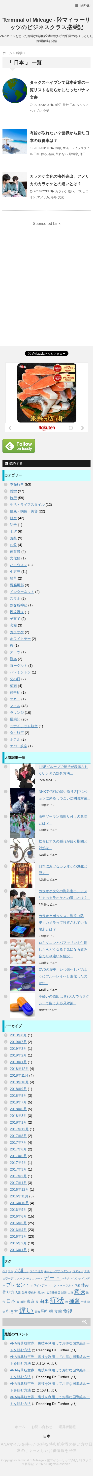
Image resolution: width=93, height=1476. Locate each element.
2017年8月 (18, 1136)
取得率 (73, 154)
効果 (24, 1292)
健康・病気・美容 (24, 511)
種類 (74, 1301)
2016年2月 (18, 1243)
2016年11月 (19, 1196)
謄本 (13, 659)
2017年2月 (18, 1176)
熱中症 (15, 692)
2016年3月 (18, 1236)
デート (52, 1277)
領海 (37, 1311)
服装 (23, 1301)
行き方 (12, 1311)
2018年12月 (19, 1069)
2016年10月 (19, 1203)
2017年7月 (18, 1142)
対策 (64, 1292)
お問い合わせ (41, 1427)
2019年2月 (18, 1055)
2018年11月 (19, 1075)
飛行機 (47, 1311)
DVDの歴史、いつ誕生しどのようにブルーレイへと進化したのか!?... (63, 976)
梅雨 (13, 686)
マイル (15, 706)
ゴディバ (77, 1271)
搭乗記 (15, 719)
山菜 (70, 1292)
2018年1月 (18, 1122)
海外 (54, 197)
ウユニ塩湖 (36, 1271)
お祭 (13, 538)
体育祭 (15, 551)
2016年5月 (18, 1223)
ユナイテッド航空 (24, 726)
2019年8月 (18, 1035)
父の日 (15, 679)
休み (44, 154)
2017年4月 (18, 1163)
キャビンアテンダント (57, 1271)
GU (4, 1271)
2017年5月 (18, 1156)
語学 (13, 525)
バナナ (66, 1278)
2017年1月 (18, 1183)
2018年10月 (19, 1082)
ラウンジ (17, 713)
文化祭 (15, 558)
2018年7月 (18, 1102)
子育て (15, 619)
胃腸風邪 (17, 585)
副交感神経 (18, 605)
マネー (15, 699)
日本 (72, 105)
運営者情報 (67, 1427)
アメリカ (43, 197)
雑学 (58, 105)
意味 (79, 1292)
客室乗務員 (53, 1292)
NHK (10, 1271)
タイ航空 (17, 733)
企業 (46, 111)
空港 (83, 1301)
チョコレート (34, 1278)
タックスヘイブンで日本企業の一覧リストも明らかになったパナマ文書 (59, 89)
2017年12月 (19, 1129)
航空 (13, 518)
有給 (51, 154)
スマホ (15, 598)
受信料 (32, 1292)
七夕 (13, 531)
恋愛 (13, 625)
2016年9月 (18, 1210)
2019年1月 (18, 1062)
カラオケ (61, 191)
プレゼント (18, 1284)
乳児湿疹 (17, 612)
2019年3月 (18, 1049)
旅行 (66, 105)
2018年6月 (18, 1109)
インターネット (22, 592)
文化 (61, 197)
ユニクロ (53, 1285)
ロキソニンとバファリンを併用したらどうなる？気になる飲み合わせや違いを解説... (63, 949)
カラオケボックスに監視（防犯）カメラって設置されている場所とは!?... (63, 922)
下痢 (77, 1285)
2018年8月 (18, 1095)
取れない (62, 154)
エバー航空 (18, 746)
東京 (31, 1301)
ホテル (15, 739)
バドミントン (20, 672)
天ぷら (41, 1292)
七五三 (15, 572)
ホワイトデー (20, 639)
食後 (67, 1311)
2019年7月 (18, 1042)
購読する (15, 463)
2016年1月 (18, 1250)
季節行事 (17, 484)
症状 (57, 1300)
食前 (58, 1311)
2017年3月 (18, 1169)
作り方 (8, 1292)
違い (71, 191)
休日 (83, 154)
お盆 (13, 545)
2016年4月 (18, 1230)
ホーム (20, 1427)
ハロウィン (18, 565)
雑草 (13, 578)
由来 (44, 1301)
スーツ (15, 652)
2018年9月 (18, 1089)
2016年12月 (19, 1189)
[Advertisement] (46, 274)
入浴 (18, 1292)
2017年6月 (18, 1149)
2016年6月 (18, 1216)
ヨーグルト (18, 666)
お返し (21, 1270)
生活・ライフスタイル (27, 504)
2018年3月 (18, 1116)
